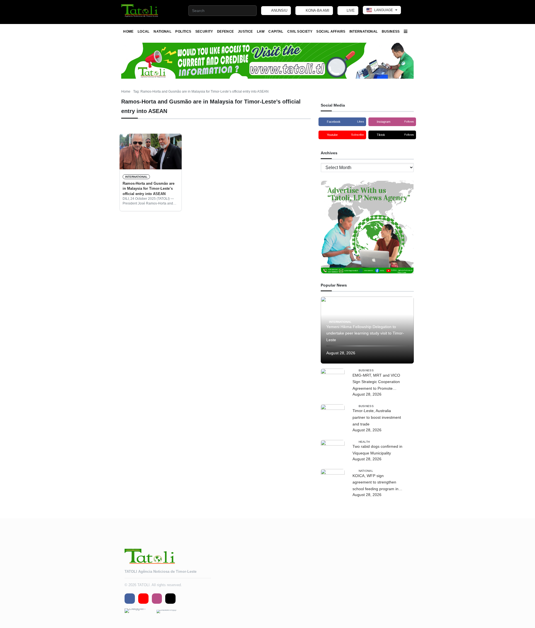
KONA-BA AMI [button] (317, 10)
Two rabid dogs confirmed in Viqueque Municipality (377, 449)
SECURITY (204, 31)
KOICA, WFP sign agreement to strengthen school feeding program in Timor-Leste (375, 482)
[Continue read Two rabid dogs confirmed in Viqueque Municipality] (333, 452)
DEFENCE (225, 31)
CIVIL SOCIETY (299, 31)
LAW (260, 31)
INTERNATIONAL (363, 31)
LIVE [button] (350, 10)
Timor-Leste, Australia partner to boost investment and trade (376, 417)
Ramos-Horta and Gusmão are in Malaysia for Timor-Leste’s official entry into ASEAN (148, 188)
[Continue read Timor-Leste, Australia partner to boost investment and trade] (333, 416)
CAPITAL (275, 31)
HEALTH (364, 441)
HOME (128, 31)
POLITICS (183, 31)
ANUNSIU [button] (278, 10)
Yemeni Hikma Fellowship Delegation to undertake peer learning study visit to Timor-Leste (365, 333)
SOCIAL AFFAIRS (330, 31)
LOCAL (144, 31)
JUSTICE (245, 31)
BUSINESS (391, 31)
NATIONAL (162, 31)
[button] (140, 10)
